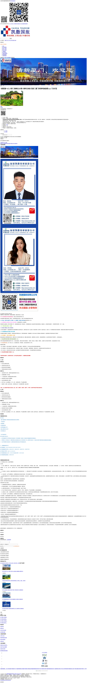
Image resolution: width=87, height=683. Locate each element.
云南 (11, 40)
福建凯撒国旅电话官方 (51, 668)
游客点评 (12, 143)
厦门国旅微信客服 (43, 668)
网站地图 (76, 668)
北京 (7, 40)
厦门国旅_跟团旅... (3, 620)
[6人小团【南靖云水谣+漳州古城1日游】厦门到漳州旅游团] (11, 105)
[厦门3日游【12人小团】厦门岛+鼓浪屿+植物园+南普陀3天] (6, 569)
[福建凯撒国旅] (43, 84)
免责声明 (2, 626)
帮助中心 (83, 668)
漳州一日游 (17, 563)
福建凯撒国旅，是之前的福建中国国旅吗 (7, 668)
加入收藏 (22, 23)
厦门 (7, 124)
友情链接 (79, 668)
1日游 (10, 563)
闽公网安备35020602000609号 (5, 680)
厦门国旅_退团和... (3, 617)
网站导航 (26, 23)
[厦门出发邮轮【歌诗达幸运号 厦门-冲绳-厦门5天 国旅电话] (6, 588)
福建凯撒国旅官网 (9, 673)
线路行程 (2, 143)
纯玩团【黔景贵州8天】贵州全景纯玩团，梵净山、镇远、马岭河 (13, 580)
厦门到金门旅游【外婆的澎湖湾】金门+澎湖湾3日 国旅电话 (13, 608)
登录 (11, 0)
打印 (2, 107)
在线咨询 (15, 143)
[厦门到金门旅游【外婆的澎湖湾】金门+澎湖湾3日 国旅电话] (6, 606)
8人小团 (5, 131)
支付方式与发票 (3, 630)
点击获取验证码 (16, 546)
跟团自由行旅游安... (3, 645)
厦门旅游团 (9, 57)
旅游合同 (2, 628)
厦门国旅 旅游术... (3, 622)
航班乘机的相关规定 (4, 650)
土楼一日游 (13, 563)
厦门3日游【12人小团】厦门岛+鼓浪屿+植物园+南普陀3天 (12, 571)
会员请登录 (9, 539)
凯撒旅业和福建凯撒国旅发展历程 (34, 668)
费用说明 (5, 143)
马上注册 (5, 142)
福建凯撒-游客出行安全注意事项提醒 (61, 668)
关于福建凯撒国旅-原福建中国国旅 (21, 668)
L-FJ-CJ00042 (11, 23)
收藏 (1, 106)
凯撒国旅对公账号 (71, 668)
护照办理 (2, 641)
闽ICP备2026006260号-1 (17, 673)
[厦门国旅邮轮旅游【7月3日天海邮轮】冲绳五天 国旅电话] (6, 597)
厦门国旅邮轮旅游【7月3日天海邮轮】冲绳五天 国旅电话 (12, 599)
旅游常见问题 (2, 648)
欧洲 (15, 40)
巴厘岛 (13, 40)
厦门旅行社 (7, 563)
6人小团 (5, 130)
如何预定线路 (2, 632)
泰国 (5, 40)
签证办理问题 (2, 639)
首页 (5, 57)
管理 (85, 668)
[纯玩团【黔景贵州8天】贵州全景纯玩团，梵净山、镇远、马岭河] (6, 578)
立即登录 (2, 142)
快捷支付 (18, 23)
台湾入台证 (2, 635)
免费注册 (13, 0)
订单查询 (15, 23)
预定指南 (8, 143)
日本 (9, 40)
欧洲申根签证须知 (3, 637)
